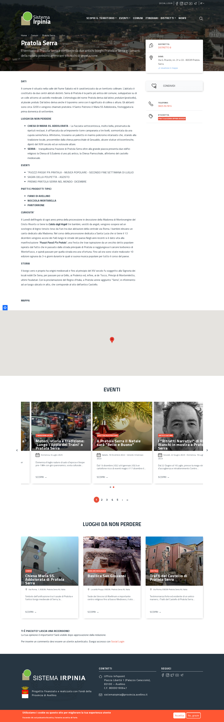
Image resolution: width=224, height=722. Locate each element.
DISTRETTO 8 (164, 47)
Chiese (29, 571)
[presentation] (17, 449)
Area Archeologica (97, 571)
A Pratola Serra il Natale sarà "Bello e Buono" (109, 442)
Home (24, 35)
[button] (110, 487)
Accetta (179, 715)
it (201, 3)
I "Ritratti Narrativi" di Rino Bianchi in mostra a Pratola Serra (173, 444)
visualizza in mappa (169, 67)
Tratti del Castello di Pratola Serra (168, 577)
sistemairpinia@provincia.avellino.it (126, 694)
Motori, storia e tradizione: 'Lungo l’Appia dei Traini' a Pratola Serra (49, 444)
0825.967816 (165, 106)
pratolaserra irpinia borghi (171, 118)
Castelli (154, 571)
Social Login (166, 3)
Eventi (123, 18)
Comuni (138, 18)
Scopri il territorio (100, 18)
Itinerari (152, 18)
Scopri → (31, 477)
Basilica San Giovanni (107, 576)
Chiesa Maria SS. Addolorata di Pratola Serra (44, 579)
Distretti (167, 18)
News (182, 18)
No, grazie (193, 715)
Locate (5, 307)
